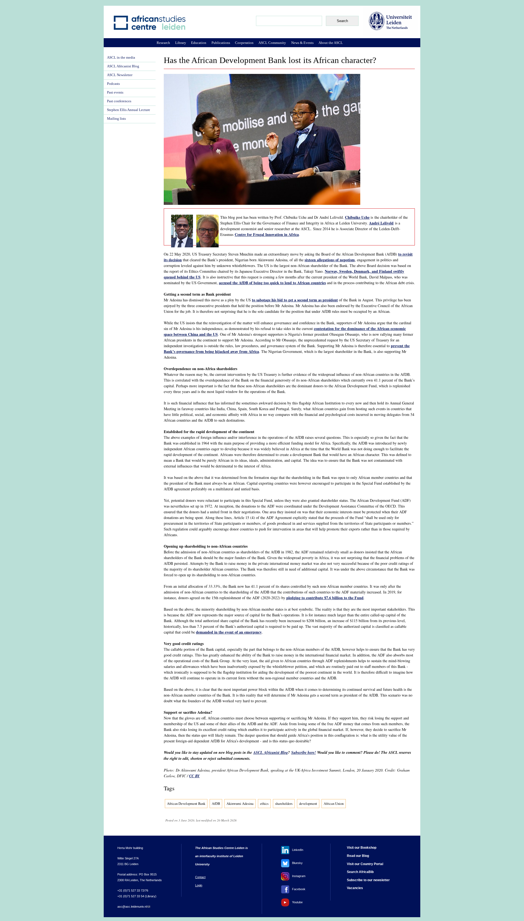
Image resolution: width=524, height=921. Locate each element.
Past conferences (119, 101)
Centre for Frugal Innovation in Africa (267, 234)
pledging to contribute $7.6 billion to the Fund (325, 598)
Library (180, 43)
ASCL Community (272, 43)
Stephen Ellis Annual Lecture (128, 110)
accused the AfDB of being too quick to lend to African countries (272, 283)
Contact (200, 877)
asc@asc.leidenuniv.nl (133, 906)
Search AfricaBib (360, 872)
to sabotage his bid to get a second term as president (295, 300)
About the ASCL (330, 43)
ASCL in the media (121, 57)
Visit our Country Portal (365, 864)
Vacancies (355, 888)
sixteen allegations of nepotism (330, 260)
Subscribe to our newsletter (368, 880)
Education (198, 43)
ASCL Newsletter (119, 75)
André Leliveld (381, 223)
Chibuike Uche (357, 217)
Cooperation (244, 43)
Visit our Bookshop (361, 848)
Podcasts (113, 84)
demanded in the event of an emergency (229, 632)
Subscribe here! (303, 752)
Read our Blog (358, 856)
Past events (115, 92)
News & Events (302, 43)
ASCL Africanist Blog (270, 752)
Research (163, 43)
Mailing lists (116, 119)
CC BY (194, 776)
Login (198, 885)
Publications (221, 43)
